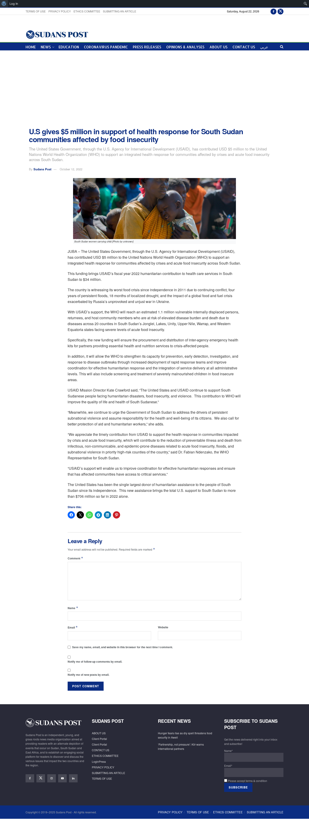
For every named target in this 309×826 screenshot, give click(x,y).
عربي (264, 47)
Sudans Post (42, 169)
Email (73, 627)
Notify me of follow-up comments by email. (95, 661)
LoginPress (99, 761)
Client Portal (99, 739)
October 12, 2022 (71, 169)
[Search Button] (281, 46)
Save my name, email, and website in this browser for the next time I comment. (122, 647)
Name (73, 608)
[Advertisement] (154, 89)
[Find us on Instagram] (51, 778)
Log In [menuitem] (14, 3)
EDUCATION (69, 47)
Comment (75, 558)
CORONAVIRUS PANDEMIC (106, 47)
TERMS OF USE (36, 11)
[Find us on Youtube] (62, 778)
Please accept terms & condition (247, 781)
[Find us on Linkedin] (73, 778)
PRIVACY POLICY (59, 11)
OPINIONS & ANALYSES (185, 47)
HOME (31, 47)
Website (163, 627)
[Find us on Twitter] (280, 11)
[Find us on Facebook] (273, 11)
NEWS (46, 47)
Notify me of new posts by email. (88, 675)
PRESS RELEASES (147, 47)
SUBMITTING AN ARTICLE (119, 11)
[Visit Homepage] (57, 34)
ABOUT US (218, 47)
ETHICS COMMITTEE (87, 11)
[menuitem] (4, 3)
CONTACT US (244, 47)
